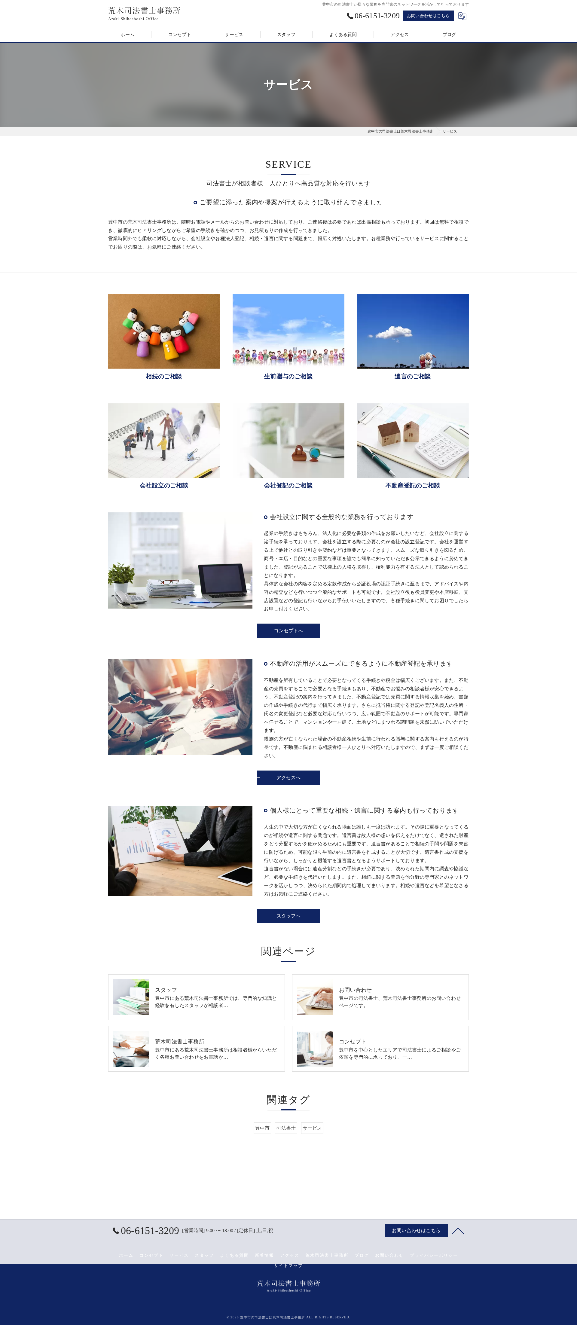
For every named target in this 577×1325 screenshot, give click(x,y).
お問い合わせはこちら (428, 16)
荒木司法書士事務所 (327, 1255)
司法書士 (286, 1128)
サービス (312, 1128)
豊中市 (262, 1128)
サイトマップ (288, 1265)
